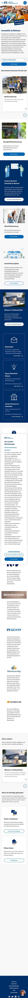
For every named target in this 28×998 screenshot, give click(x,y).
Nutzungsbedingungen (14, 986)
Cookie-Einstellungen (14, 551)
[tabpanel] (14, 94)
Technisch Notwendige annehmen (14, 554)
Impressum (14, 981)
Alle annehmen (14, 559)
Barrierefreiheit (14, 992)
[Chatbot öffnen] (23, 993)
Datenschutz (14, 983)
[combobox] (14, 60)
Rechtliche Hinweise (14, 988)
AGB (14, 990)
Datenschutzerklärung (10, 447)
